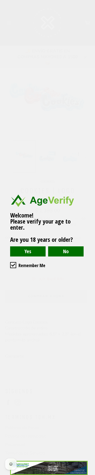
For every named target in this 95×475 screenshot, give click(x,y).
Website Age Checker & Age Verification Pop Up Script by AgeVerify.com (88, 473)
